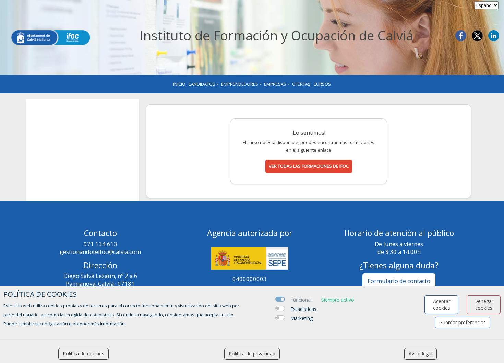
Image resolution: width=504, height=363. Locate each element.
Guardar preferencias (462, 322)
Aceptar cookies (441, 304)
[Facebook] (460, 35)
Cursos (322, 84)
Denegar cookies (483, 304)
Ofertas (301, 84)
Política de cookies (83, 353)
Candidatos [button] (201, 84)
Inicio (179, 84)
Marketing (301, 318)
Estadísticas (303, 309)
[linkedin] (493, 35)
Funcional (301, 299)
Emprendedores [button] (239, 84)
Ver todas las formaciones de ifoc (309, 166)
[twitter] (477, 35)
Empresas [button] (275, 84)
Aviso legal (420, 353)
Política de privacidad (252, 353)
